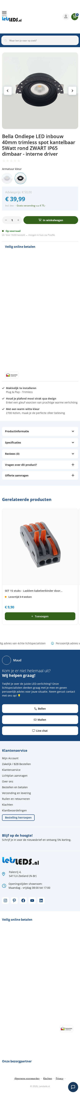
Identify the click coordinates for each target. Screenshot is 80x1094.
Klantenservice (11, 770)
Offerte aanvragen (16, 475)
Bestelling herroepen (18, 817)
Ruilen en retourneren (16, 799)
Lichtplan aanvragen (15, 775)
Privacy (59, 1078)
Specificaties (13, 442)
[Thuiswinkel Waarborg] (43, 17)
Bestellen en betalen (15, 787)
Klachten (7, 804)
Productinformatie (17, 431)
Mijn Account (10, 758)
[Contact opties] (73, 1087)
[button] (4, 13)
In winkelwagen (53, 220)
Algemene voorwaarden (27, 1078)
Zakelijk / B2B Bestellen (16, 764)
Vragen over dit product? (21, 465)
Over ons (7, 781)
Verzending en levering (16, 793)
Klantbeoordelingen (14, 810)
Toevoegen (42, 616)
